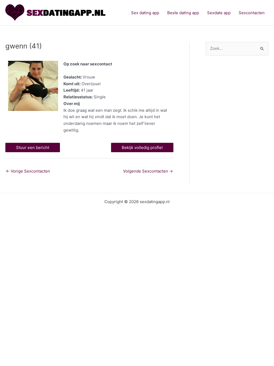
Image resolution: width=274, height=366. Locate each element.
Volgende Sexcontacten (148, 171)
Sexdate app (219, 12)
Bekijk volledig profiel (142, 147)
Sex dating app (145, 12)
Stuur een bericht (32, 147)
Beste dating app (183, 12)
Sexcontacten (252, 12)
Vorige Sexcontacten (28, 171)
